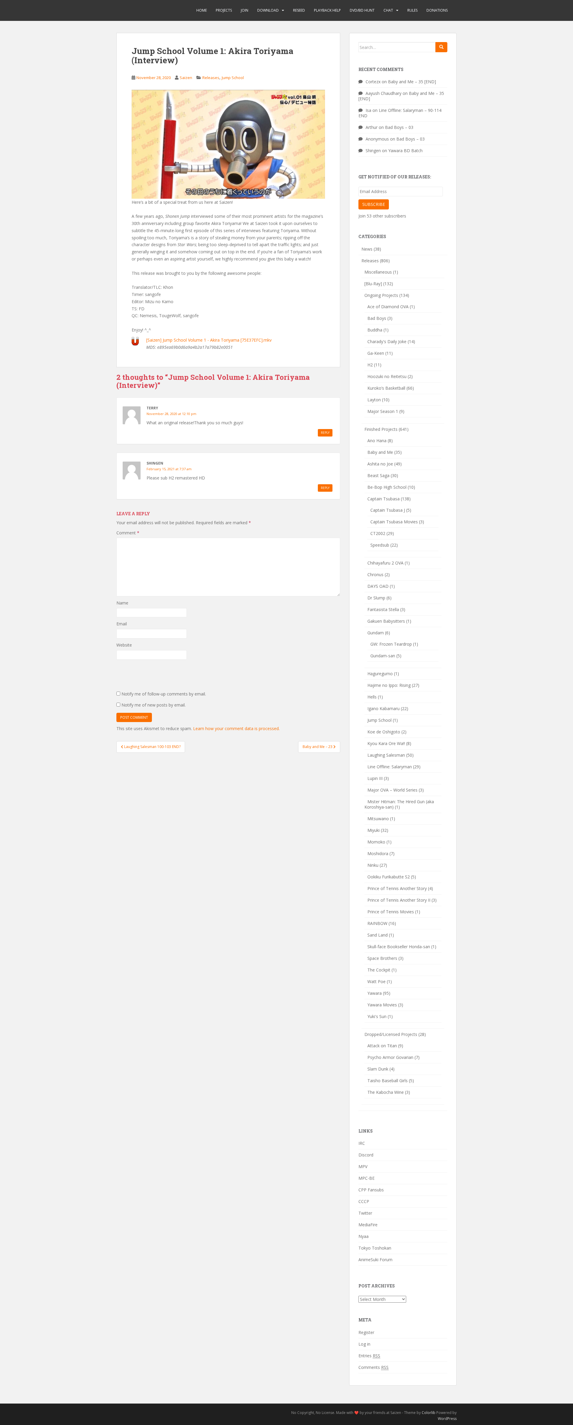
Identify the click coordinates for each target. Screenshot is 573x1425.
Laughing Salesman (386, 755)
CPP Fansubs (371, 1190)
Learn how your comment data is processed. (236, 728)
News (366, 249)
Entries (369, 1355)
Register (366, 1332)
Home (201, 10)
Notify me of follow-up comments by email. (163, 694)
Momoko (376, 842)
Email (121, 624)
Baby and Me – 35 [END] (412, 81)
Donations (437, 10)
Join (244, 10)
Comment (127, 533)
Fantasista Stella (383, 609)
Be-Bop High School (386, 487)
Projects (224, 10)
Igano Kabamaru (383, 708)
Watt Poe (376, 981)
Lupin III (375, 778)
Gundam (375, 633)
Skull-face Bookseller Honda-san (398, 946)
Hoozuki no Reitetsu (386, 376)
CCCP (363, 1201)
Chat (388, 10)
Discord (365, 1155)
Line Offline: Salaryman (389, 766)
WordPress (447, 1418)
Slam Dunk (377, 1069)
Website (124, 645)
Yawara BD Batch (405, 150)
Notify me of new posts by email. (153, 705)
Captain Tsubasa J (387, 510)
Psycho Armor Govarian (390, 1057)
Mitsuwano (378, 818)
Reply (325, 433)
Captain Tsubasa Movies (394, 522)
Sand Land (377, 935)
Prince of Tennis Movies (390, 911)
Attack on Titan (382, 1045)
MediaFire (368, 1224)
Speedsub (379, 545)
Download (268, 10)
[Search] (441, 47)
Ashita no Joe (380, 464)
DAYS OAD (378, 586)
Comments (373, 1367)
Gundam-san (382, 655)
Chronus (375, 574)
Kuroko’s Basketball (386, 388)
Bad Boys (376, 318)
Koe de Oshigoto (383, 732)
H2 (370, 365)
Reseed (299, 10)
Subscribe (373, 204)
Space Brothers (382, 958)
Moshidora (377, 853)
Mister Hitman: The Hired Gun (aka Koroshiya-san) (399, 804)
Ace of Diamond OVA (388, 306)
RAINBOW (377, 923)
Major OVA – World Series (392, 790)
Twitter (365, 1213)
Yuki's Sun (376, 1016)
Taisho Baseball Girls (387, 1080)
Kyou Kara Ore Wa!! (386, 743)
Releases (210, 77)
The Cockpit (378, 970)
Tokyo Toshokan (374, 1248)
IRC (361, 1143)
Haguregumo (380, 673)
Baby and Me (380, 452)
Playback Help (327, 10)
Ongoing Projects (381, 295)
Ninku (372, 865)
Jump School (233, 77)
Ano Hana (376, 440)
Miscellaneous (378, 272)
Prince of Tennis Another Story (397, 888)
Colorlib (428, 1412)
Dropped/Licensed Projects (390, 1034)
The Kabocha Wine (385, 1092)
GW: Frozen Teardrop (391, 644)
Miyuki (373, 830)
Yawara (374, 993)
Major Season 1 (382, 411)
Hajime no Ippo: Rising (389, 685)
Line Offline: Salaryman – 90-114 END (399, 112)
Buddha (374, 330)
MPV (362, 1166)
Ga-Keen (375, 353)
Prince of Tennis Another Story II (398, 900)
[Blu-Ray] (373, 283)
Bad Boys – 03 (399, 127)
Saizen (186, 77)
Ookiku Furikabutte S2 (388, 877)
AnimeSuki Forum (375, 1259)
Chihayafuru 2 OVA (385, 563)
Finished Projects (381, 429)
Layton (374, 399)
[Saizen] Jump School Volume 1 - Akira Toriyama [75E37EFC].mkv (209, 340)
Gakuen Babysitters (386, 621)
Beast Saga (378, 475)
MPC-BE (366, 1178)
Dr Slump (376, 598)
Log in (364, 1344)
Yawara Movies (382, 1005)
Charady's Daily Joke (386, 341)
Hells (372, 697)
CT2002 (377, 533)
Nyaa (363, 1236)
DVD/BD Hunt (362, 10)
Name (122, 603)
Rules (412, 10)
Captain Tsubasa (383, 499)
